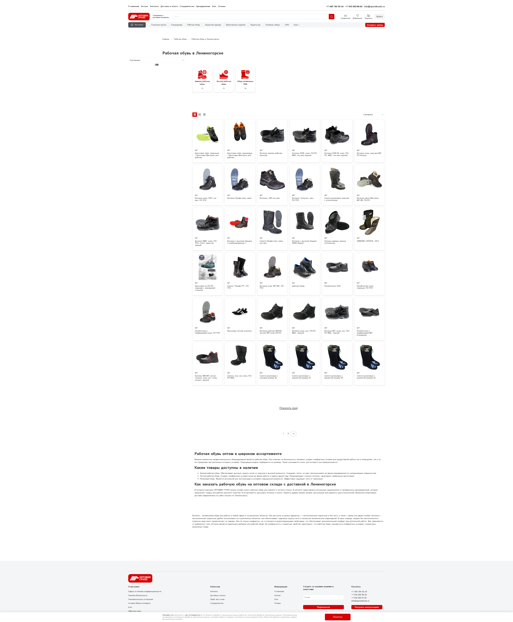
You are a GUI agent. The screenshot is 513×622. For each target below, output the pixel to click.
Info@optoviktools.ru (374, 6)
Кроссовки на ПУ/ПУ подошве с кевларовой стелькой (205, 288)
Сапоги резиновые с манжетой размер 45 (366, 377)
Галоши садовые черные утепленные (335, 242)
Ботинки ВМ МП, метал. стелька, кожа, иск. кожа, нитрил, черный (206, 378)
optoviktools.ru (179, 615)
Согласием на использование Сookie (249, 617)
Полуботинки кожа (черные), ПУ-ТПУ (365, 287)
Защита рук (255, 25)
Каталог (144, 6)
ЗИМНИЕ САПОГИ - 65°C (368, 241)
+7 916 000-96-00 (353, 6)
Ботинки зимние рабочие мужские (271, 154)
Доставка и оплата (169, 6)
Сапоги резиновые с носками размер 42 (269, 377)
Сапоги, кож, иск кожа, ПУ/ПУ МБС (239, 377)
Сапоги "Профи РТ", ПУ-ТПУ (238, 287)
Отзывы (222, 6)
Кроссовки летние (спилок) (239, 331)
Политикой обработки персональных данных (265, 615)
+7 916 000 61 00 (358, 597)
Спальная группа (158, 25)
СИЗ (287, 25)
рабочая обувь (298, 286)
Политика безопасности (137, 595)
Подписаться (323, 607)
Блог (214, 6)
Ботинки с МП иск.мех (270, 198)
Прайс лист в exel (217, 599)
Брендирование (203, 6)
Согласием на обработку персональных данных (192, 617)
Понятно (337, 617)
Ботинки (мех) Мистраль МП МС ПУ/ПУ (368, 199)
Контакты (154, 6)
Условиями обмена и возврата (222, 617)
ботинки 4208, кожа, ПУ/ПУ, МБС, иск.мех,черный (304, 154)
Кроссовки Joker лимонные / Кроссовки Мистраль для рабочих (207, 155)
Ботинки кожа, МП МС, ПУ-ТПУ (272, 287)
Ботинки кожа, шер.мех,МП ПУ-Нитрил (369, 154)
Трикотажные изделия (235, 25)
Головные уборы (272, 25)
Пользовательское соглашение (140, 599)
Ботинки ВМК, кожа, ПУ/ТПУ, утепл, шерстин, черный (206, 243)
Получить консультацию (367, 607)
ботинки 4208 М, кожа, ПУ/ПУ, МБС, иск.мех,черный (336, 154)
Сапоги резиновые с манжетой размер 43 (301, 377)
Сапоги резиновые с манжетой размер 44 (333, 377)
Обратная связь (134, 611)
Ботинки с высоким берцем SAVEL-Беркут (304, 242)
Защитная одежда (213, 25)
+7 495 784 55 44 (334, 6)
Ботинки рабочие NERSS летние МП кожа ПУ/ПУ (271, 332)
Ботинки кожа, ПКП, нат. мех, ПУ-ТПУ (206, 199)
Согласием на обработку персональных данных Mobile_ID (224, 615)
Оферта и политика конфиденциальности (144, 591)
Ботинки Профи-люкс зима (239, 198)
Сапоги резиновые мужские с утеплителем (336, 199)
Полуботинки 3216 (332, 286)
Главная (165, 39)
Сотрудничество (187, 6)
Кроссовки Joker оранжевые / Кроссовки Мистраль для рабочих (239, 155)
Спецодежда (176, 25)
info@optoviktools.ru (360, 601)
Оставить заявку (375, 25)
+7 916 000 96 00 (359, 594)
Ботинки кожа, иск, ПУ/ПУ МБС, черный (304, 332)
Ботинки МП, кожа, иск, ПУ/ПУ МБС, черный (336, 332)
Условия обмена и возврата (139, 603)
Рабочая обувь (193, 25)
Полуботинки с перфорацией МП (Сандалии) (364, 333)
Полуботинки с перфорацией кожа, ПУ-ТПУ (207, 332)
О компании (133, 6)
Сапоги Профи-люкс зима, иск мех (271, 242)
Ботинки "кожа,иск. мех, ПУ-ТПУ (303, 199)
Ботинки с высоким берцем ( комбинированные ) (239, 242)
